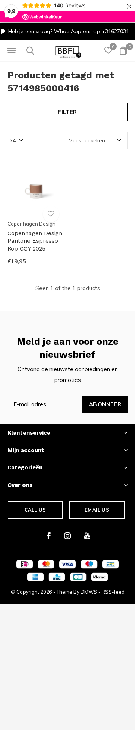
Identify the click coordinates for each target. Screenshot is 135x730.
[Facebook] (48, 536)
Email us (97, 510)
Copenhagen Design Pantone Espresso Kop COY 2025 (35, 241)
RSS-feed (113, 592)
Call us (35, 510)
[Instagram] (67, 536)
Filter (67, 111)
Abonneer (105, 404)
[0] (123, 50)
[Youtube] (87, 536)
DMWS (89, 592)
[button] (11, 51)
